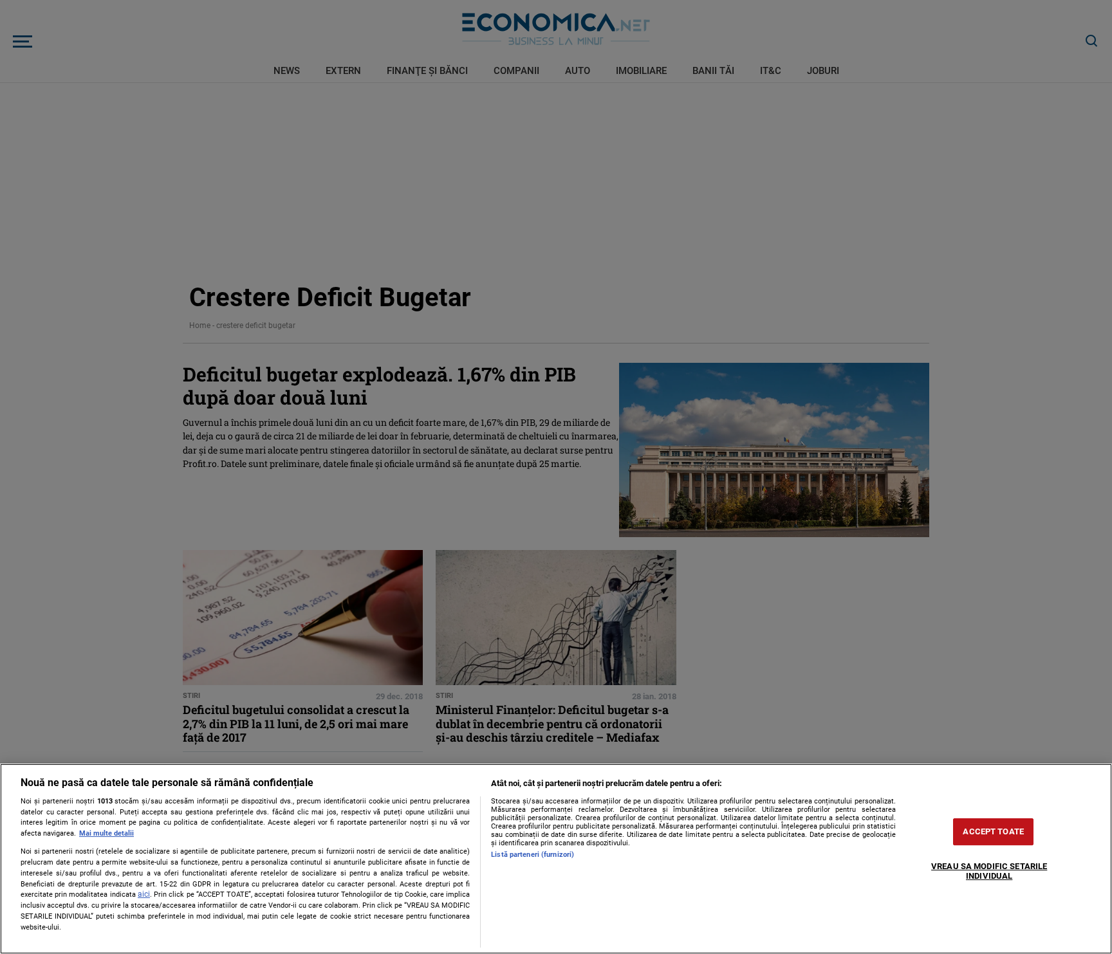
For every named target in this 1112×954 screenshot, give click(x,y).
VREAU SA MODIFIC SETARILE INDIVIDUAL (989, 871)
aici (144, 894)
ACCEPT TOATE (993, 831)
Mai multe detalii (106, 833)
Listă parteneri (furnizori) (532, 854)
